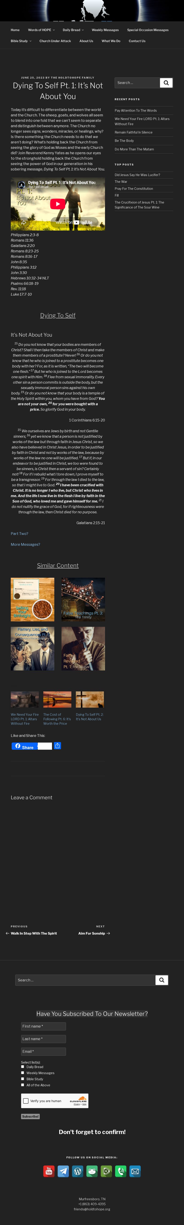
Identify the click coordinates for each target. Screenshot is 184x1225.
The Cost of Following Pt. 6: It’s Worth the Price (57, 719)
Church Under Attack (55, 41)
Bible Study (19, 41)
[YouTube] (49, 1171)
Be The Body (124, 141)
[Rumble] (106, 1171)
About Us (86, 41)
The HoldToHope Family (72, 77)
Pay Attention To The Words (136, 110)
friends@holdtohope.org (92, 1209)
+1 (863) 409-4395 (92, 1204)
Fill (117, 195)
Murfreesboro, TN (92, 1199)
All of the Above (38, 1085)
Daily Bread (71, 30)
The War (121, 181)
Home (15, 30)
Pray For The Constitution (134, 188)
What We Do (111, 41)
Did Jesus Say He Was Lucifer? (137, 175)
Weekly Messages (105, 30)
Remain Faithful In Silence (134, 132)
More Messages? (25, 544)
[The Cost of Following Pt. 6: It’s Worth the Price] (57, 699)
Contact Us (137, 41)
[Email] (135, 1171)
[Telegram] (63, 1171)
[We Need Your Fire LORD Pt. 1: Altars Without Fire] (25, 699)
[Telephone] (121, 1171)
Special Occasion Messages (148, 30)
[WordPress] (78, 1171)
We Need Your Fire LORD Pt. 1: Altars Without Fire (25, 719)
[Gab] (92, 1171)
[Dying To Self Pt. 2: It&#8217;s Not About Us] (90, 699)
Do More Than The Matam (134, 149)
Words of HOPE (39, 30)
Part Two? (19, 534)
